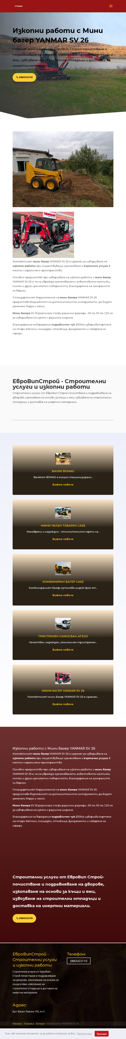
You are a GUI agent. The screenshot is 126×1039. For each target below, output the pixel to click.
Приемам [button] (102, 1034)
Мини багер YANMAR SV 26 (63, 690)
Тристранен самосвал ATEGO (63, 636)
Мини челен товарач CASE (63, 525)
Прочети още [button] (84, 1033)
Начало (17, 1023)
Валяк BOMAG (63, 471)
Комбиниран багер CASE (63, 582)
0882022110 (26, 77)
